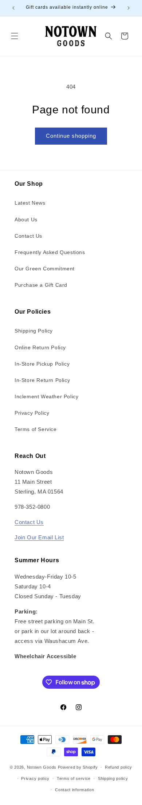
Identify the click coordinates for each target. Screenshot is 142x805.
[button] (15, 36)
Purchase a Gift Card (41, 285)
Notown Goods (41, 767)
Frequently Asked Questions (50, 252)
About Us (26, 219)
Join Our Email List (39, 537)
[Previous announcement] (13, 8)
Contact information (74, 790)
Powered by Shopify (78, 767)
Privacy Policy (32, 413)
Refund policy (118, 767)
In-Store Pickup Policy (42, 364)
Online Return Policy (40, 347)
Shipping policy (113, 778)
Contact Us (28, 236)
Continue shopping (71, 136)
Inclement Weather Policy (46, 396)
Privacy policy (35, 778)
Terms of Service (36, 429)
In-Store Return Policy (42, 380)
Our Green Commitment (45, 268)
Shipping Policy (34, 331)
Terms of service (74, 778)
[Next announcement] (129, 8)
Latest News (30, 203)
